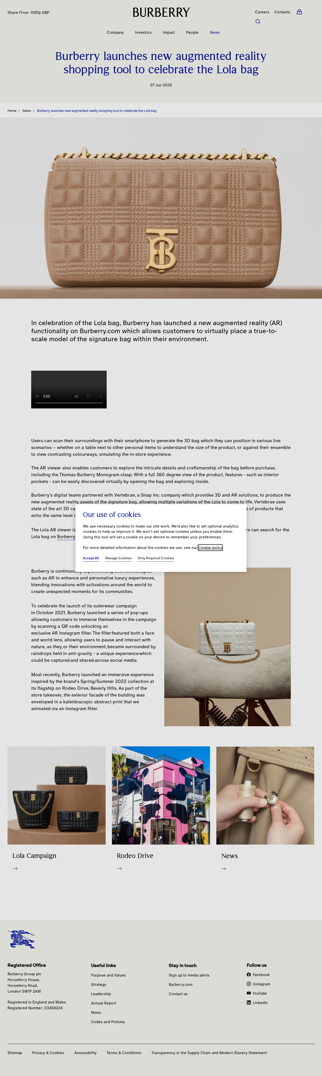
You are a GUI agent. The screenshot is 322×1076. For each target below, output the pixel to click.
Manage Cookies (118, 558)
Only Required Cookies (156, 558)
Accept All (91, 558)
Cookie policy (210, 547)
